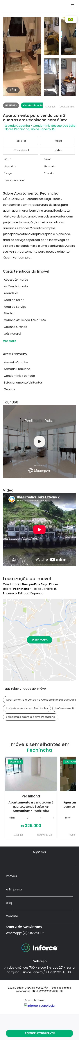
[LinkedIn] (53, 859)
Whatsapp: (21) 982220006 (25, 933)
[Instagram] (25, 859)
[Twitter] (46, 859)
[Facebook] (32, 859)
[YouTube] (39, 859)
